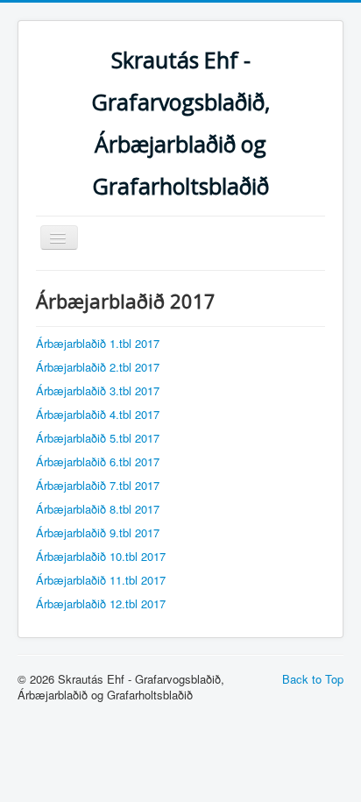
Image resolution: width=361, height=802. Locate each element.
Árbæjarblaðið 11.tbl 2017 (101, 579)
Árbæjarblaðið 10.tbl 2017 (101, 556)
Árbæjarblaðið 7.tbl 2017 (97, 485)
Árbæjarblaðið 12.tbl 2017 (101, 603)
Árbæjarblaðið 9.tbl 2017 (97, 532)
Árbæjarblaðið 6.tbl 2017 (97, 461)
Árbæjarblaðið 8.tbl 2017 (97, 508)
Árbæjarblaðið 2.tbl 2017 (97, 366)
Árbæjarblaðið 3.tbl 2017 (97, 390)
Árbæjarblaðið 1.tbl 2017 (97, 343)
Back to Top (312, 679)
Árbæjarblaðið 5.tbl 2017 (97, 437)
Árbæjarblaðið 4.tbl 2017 (97, 414)
